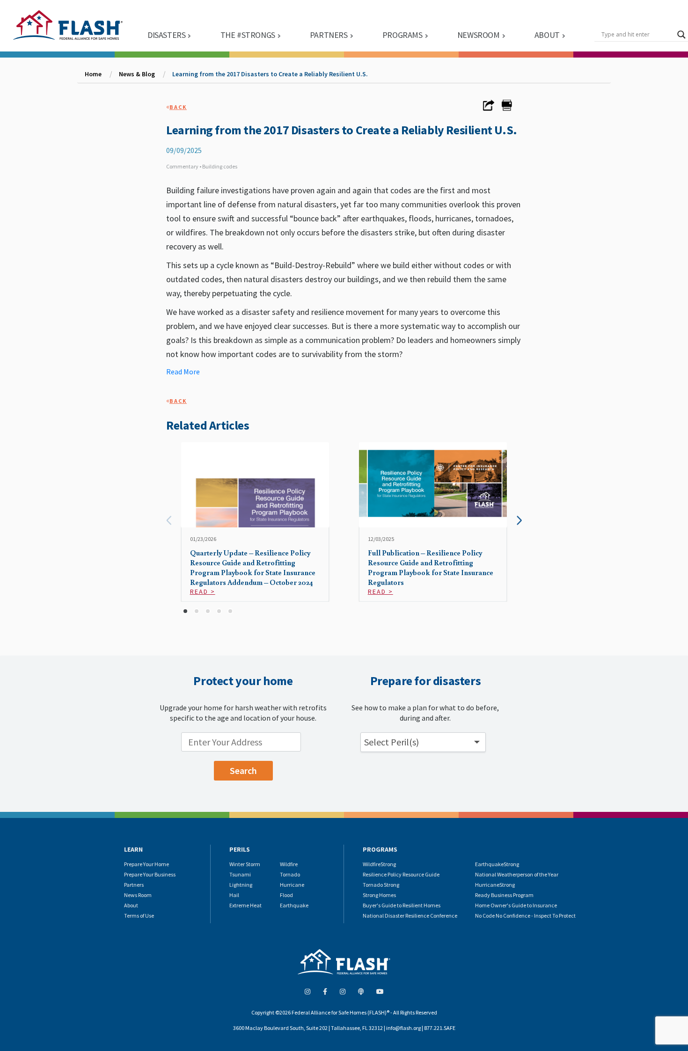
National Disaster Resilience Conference (410, 915)
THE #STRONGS (247, 34)
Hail (234, 894)
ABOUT (547, 34)
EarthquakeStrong (497, 864)
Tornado (290, 874)
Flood (286, 894)
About (131, 905)
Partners (134, 884)
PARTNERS (329, 34)
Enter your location (143, 734)
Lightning (240, 884)
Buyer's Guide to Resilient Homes (401, 905)
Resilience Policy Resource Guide (401, 874)
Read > (202, 591)
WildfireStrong (379, 864)
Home (93, 74)
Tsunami (240, 874)
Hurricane (292, 884)
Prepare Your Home (146, 864)
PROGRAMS (402, 34)
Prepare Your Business (150, 874)
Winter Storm (244, 864)
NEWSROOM (478, 34)
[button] (185, 611)
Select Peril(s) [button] (391, 742)
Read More (183, 371)
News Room (138, 894)
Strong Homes (379, 894)
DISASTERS (166, 34)
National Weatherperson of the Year (516, 874)
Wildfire (289, 864)
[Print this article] (506, 108)
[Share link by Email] (488, 108)
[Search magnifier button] (681, 34)
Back (178, 106)
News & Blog (137, 74)
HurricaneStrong (495, 884)
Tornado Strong (381, 884)
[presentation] (168, 521)
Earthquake (294, 905)
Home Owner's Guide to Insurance (516, 905)
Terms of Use (139, 915)
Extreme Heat (245, 905)
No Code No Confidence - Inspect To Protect (525, 915)
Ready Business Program (504, 894)
